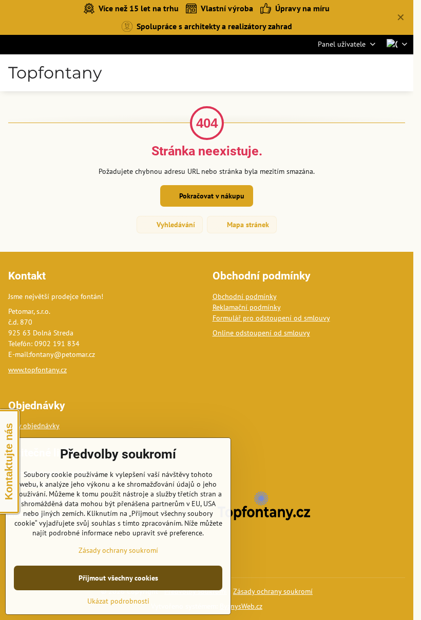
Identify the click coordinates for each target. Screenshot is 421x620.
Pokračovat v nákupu (210, 196)
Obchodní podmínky (245, 296)
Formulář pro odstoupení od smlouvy (271, 318)
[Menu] (401, 73)
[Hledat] (351, 73)
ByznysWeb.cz (241, 606)
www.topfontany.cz (37, 369)
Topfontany (55, 73)
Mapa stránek (247, 224)
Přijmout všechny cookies (118, 578)
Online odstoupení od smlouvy (261, 332)
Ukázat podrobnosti (118, 601)
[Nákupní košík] (376, 73)
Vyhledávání (175, 224)
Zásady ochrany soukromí (273, 591)
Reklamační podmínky (247, 307)
